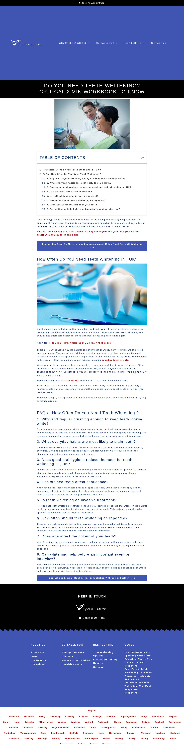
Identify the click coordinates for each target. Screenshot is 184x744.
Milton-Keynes (46, 722)
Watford (89, 722)
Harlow (117, 722)
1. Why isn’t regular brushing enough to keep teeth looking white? (86, 178)
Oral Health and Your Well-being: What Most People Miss (138, 686)
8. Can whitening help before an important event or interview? (83, 209)
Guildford (111, 716)
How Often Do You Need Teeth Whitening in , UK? (72, 170)
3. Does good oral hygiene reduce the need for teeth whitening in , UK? (89, 187)
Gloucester (88, 733)
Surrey (6, 722)
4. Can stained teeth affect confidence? (70, 192)
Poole (173, 738)
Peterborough (57, 733)
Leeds (101, 733)
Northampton (115, 733)
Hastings (42, 738)
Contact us (158, 43)
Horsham (13, 727)
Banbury (56, 738)
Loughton (160, 733)
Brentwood (131, 722)
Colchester (79, 727)
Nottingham (9, 733)
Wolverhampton (28, 733)
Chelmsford (13, 716)
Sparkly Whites (70, 380)
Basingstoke (175, 722)
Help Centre (132, 43)
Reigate (172, 716)
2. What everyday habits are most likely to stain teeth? (79, 183)
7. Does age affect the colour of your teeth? (73, 205)
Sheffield (73, 733)
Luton (17, 722)
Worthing (75, 722)
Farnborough (159, 738)
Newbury (29, 738)
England (92, 710)
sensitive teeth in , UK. (115, 360)
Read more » (132, 666)
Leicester (29, 722)
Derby (124, 727)
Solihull (106, 738)
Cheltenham (169, 727)
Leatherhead (158, 716)
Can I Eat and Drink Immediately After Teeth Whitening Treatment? (138, 672)
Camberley (55, 716)
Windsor (62, 722)
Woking (144, 738)
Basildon (146, 722)
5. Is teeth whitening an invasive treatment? (73, 196)
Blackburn (29, 716)
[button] (142, 157)
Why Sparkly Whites (73, 43)
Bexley (42, 716)
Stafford (154, 727)
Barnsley (131, 733)
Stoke (43, 733)
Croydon (83, 716)
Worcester (145, 733)
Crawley (131, 738)
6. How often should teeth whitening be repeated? (76, 200)
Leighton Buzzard (60, 727)
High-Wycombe (128, 716)
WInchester (14, 738)
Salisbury (42, 727)
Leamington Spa (108, 727)
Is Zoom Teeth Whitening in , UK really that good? (81, 343)
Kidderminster (139, 727)
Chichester (28, 727)
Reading (119, 738)
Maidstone (175, 733)
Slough (144, 716)
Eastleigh (97, 716)
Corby (93, 727)
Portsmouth (103, 722)
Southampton (91, 738)
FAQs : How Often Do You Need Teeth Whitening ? (72, 174)
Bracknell (159, 722)
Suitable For (105, 43)
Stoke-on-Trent (72, 738)
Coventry (69, 716)
